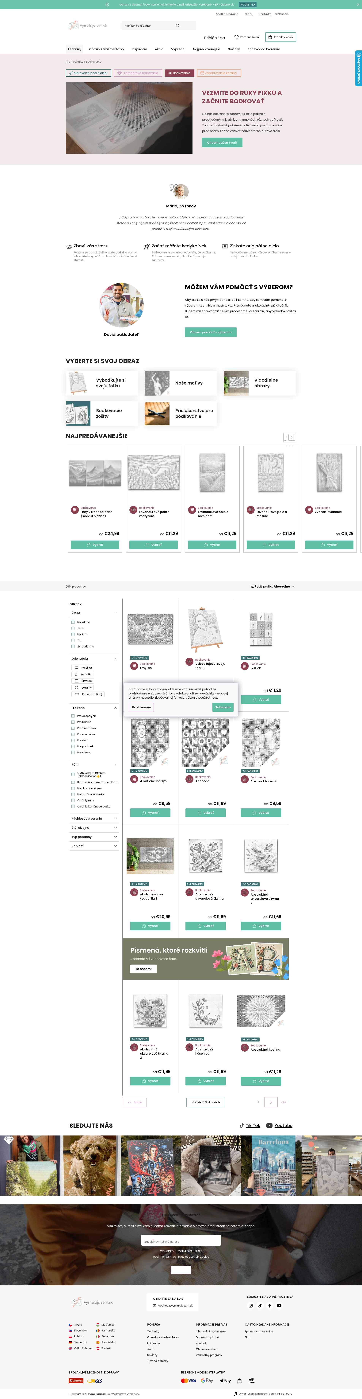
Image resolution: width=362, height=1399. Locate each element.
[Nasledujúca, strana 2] (271, 1102)
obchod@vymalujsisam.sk (175, 1305)
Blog (247, 1337)
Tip (79, 640)
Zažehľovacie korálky (221, 73)
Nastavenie (141, 707)
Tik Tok (253, 1125)
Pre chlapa (84, 752)
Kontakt (201, 1343)
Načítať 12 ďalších (206, 1102)
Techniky (153, 1331)
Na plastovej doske (89, 788)
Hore (138, 1102)
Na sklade (83, 622)
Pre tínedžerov (87, 728)
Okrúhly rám (85, 800)
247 (284, 1102)
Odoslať (181, 1270)
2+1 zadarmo (85, 646)
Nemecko (80, 1342)
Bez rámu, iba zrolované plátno (97, 782)
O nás (249, 14)
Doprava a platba (207, 1337)
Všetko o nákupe (227, 14)
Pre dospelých (86, 716)
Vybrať (98, 545)
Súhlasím (223, 707)
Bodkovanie (181, 73)
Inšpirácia (153, 1343)
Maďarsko (108, 1325)
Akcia (80, 628)
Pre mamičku (86, 734)
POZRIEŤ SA (248, 4)
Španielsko (108, 1342)
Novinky (152, 1355)
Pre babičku (85, 722)
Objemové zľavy (207, 1349)
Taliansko (107, 1336)
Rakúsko (106, 1348)
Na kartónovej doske (90, 794)
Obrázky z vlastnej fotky (163, 1337)
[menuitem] (74, 49)
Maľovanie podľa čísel (90, 73)
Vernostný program (209, 1355)
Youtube (283, 1125)
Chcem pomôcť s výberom (211, 332)
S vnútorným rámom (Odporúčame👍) (91, 774)
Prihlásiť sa (214, 38)
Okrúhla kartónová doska (93, 806)
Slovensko (80, 1330)
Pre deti (82, 740)
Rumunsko (108, 1330)
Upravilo (280, 1393)
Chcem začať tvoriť (222, 142)
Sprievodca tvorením (259, 1331)
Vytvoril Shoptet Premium (253, 1393)
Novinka (82, 634)
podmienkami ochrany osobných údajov (181, 1257)
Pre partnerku (86, 746)
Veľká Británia (83, 1348)
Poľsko (78, 1336)
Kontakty (265, 14)
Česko (78, 1325)
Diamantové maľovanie (140, 73)
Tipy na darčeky (157, 1361)
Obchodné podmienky (211, 1331)
